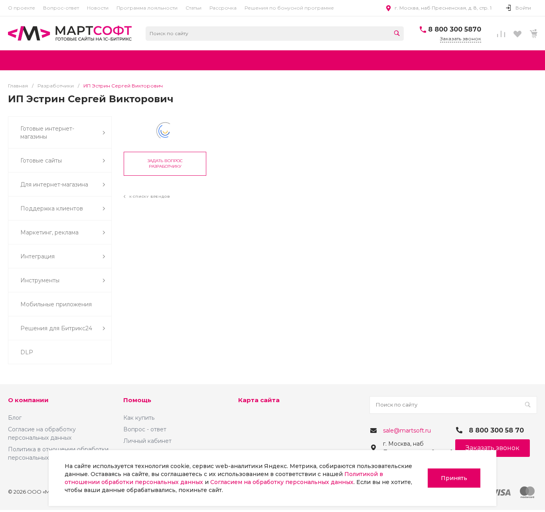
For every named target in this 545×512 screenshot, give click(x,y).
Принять (454, 478)
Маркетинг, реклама (49, 232)
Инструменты (39, 280)
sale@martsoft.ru (407, 430)
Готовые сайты (41, 160)
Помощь (137, 400)
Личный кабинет (147, 441)
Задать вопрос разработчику (165, 163)
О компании (28, 400)
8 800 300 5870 (454, 29)
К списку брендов (149, 196)
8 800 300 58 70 (496, 430)
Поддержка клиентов (51, 208)
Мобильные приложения (56, 304)
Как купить (138, 417)
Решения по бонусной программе (289, 8)
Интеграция (37, 256)
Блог (15, 417)
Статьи (193, 8)
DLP (26, 352)
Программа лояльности (147, 8)
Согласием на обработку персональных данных (281, 482)
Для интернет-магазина (54, 184)
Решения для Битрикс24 (56, 328)
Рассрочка (223, 8)
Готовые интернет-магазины (47, 132)
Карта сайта (259, 400)
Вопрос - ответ (144, 429)
